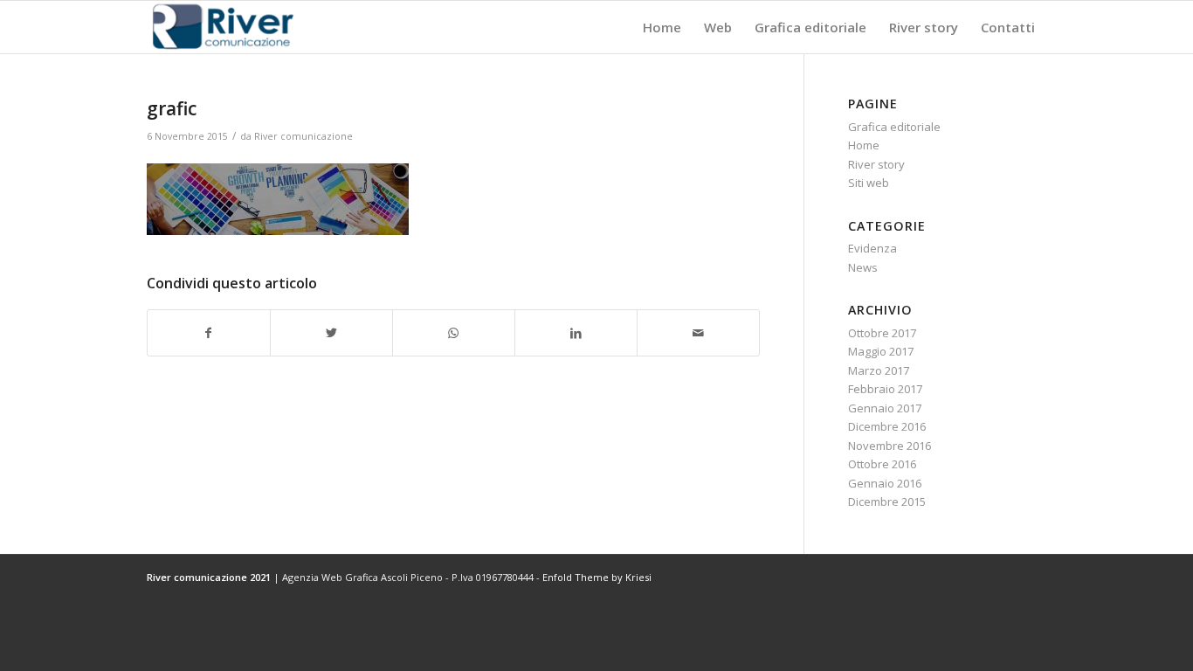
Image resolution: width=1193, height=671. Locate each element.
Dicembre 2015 (887, 501)
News (863, 267)
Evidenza (872, 248)
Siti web (868, 182)
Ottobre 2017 (882, 333)
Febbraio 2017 (885, 389)
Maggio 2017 (881, 351)
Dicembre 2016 (887, 426)
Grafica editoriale (894, 127)
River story (876, 164)
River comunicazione (303, 136)
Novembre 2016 (889, 445)
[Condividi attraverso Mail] (698, 333)
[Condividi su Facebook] (209, 333)
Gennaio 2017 (884, 408)
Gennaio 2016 (884, 483)
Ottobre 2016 (882, 464)
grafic (172, 108)
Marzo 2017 (878, 370)
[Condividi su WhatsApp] (453, 333)
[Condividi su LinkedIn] (576, 333)
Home (863, 145)
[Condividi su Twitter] (331, 333)
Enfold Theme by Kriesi (597, 577)
